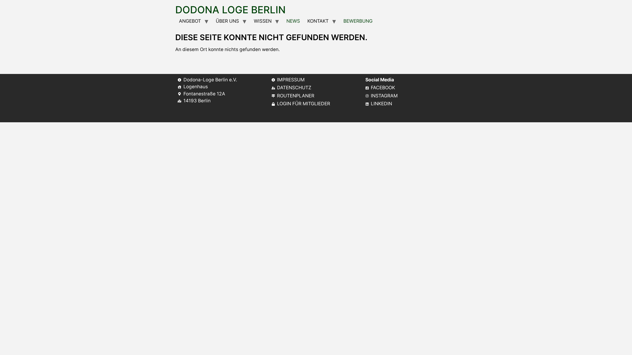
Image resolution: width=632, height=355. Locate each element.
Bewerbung (358, 21)
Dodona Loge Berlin (230, 10)
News (293, 21)
